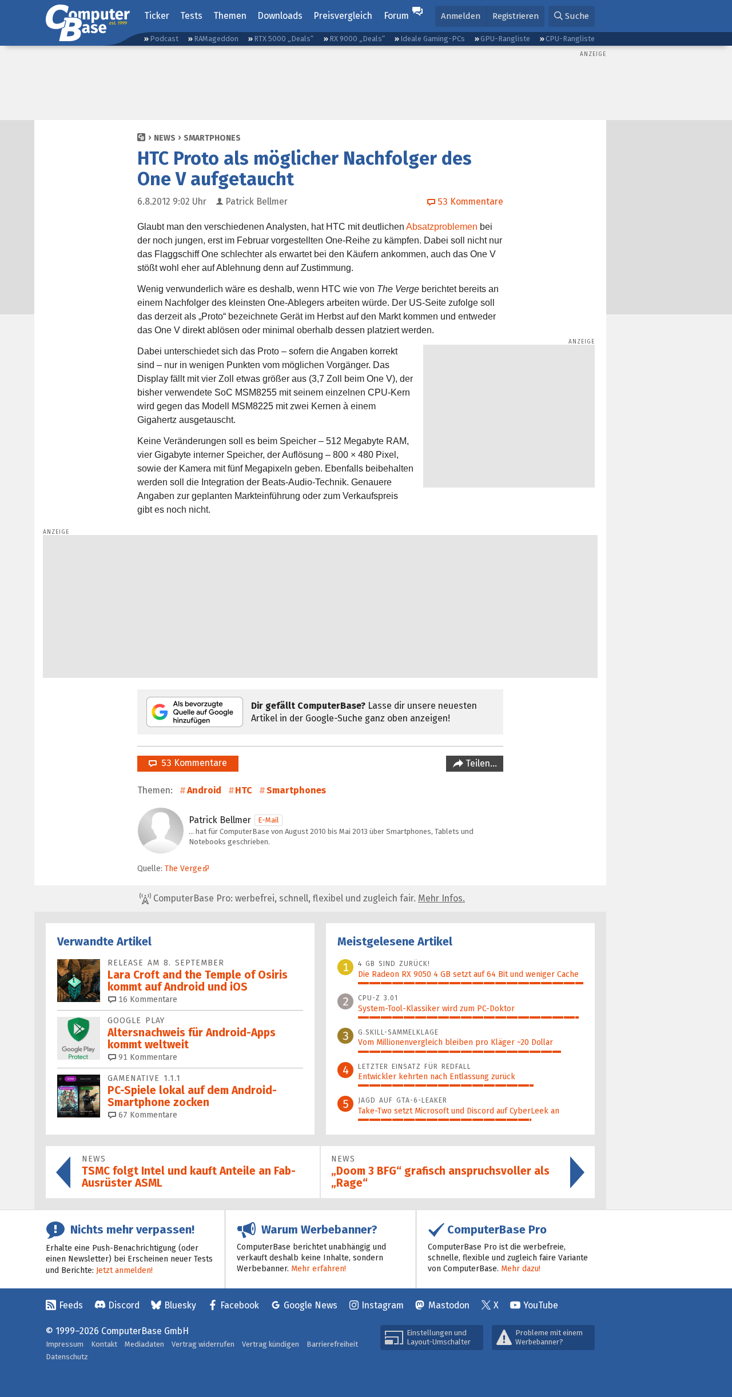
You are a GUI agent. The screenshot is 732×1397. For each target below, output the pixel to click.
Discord (124, 1305)
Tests (191, 15)
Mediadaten (144, 1344)
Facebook (239, 1305)
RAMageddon (216, 38)
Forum (396, 15)
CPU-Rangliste (570, 38)
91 (146, 1057)
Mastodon (449, 1305)
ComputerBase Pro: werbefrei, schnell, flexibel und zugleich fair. (308, 898)
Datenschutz (67, 1356)
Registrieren (515, 16)
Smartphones (212, 138)
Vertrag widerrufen (203, 1344)
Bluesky (180, 1305)
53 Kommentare (192, 762)
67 (146, 1115)
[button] (571, 16)
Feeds (71, 1305)
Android (204, 790)
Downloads (280, 15)
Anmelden (460, 16)
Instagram (382, 1305)
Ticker (156, 15)
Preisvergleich (342, 15)
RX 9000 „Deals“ (357, 38)
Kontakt (104, 1344)
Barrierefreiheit (332, 1344)
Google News (310, 1305)
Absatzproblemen (442, 226)
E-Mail (268, 820)
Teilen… (480, 763)
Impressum (64, 1344)
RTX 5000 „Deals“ (283, 38)
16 (146, 999)
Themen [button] (229, 15)
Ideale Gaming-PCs (432, 38)
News (165, 138)
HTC (243, 790)
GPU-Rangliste (505, 38)
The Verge (183, 868)
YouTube (540, 1305)
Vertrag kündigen (270, 1344)
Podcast (164, 38)
